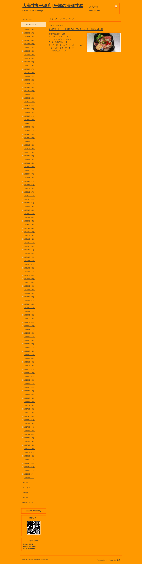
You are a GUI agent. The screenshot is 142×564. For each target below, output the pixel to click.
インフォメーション (29, 24)
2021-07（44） (29, 250)
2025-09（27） (29, 69)
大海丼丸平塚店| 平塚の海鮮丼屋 (52, 5)
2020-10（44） (29, 282)
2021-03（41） (29, 264)
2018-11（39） (29, 365)
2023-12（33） (29, 145)
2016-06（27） (29, 470)
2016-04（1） (29, 477)
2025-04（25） (29, 87)
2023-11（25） (29, 148)
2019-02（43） (29, 355)
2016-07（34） (29, 467)
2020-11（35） (29, 279)
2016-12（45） (29, 449)
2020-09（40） (29, 286)
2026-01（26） (29, 54)
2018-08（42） (29, 376)
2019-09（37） (29, 329)
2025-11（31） (29, 62)
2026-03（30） (29, 47)
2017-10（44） (29, 412)
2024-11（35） (29, 105)
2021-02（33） (29, 268)
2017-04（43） (29, 434)
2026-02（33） (29, 51)
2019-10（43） (29, 326)
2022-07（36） (29, 206)
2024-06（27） (29, 123)
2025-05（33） (29, 83)
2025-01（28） (29, 98)
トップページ (27, 19)
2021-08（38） (29, 246)
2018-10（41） (29, 369)
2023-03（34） (29, 177)
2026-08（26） (29, 29)
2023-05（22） (29, 170)
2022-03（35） (29, 221)
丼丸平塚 (30, 559)
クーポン (25, 498)
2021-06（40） (29, 253)
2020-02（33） (29, 311)
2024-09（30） (29, 112)
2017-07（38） (29, 423)
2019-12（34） (29, 318)
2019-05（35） (29, 344)
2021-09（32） (29, 242)
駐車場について (27, 503)
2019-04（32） (29, 347)
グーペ (108, 560)
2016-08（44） (29, 463)
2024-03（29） (29, 134)
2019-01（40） (29, 358)
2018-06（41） (29, 383)
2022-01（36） (29, 228)
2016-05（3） (29, 474)
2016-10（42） (29, 456)
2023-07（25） (29, 163)
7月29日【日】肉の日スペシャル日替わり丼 (76, 29)
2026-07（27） (29, 33)
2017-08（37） (29, 420)
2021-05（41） (29, 257)
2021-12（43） (29, 232)
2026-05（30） (29, 40)
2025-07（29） (29, 76)
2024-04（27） (29, 130)
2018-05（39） (29, 387)
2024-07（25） (29, 120)
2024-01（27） (29, 141)
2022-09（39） (29, 199)
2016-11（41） (29, 452)
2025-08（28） (29, 73)
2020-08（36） (29, 289)
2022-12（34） (29, 188)
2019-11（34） (29, 322)
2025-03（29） (29, 91)
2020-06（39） (29, 297)
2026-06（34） (29, 36)
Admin (113, 560)
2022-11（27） (29, 192)
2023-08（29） (29, 159)
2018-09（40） (29, 373)
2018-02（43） (29, 398)
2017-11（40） (29, 409)
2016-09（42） (29, 459)
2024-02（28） (29, 138)
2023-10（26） (29, 152)
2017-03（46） (29, 438)
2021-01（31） (29, 271)
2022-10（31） (29, 195)
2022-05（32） (29, 214)
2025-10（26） (29, 65)
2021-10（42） (29, 239)
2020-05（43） (29, 300)
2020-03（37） (29, 308)
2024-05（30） (29, 127)
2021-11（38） (29, 235)
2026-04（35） (29, 44)
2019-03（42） (29, 351)
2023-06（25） (29, 167)
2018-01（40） (29, 402)
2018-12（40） (29, 362)
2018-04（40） (29, 391)
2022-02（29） (29, 224)
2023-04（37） (29, 174)
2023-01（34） (29, 185)
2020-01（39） (29, 315)
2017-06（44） (29, 427)
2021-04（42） (29, 261)
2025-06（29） (29, 80)
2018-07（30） (29, 380)
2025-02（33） (29, 94)
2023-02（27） (29, 181)
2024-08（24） (29, 116)
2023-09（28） (29, 156)
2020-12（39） (29, 275)
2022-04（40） (29, 217)
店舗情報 (25, 492)
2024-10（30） (29, 109)
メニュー (25, 482)
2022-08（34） (29, 203)
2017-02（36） (29, 441)
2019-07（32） (29, 336)
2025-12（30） (29, 58)
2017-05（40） (29, 430)
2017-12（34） (29, 405)
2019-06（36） (29, 340)
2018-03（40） (29, 394)
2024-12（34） (29, 101)
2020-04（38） (29, 304)
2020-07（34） (29, 293)
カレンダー (26, 487)
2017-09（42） (29, 416)
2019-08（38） (29, 333)
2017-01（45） (29, 445)
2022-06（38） (29, 210)
